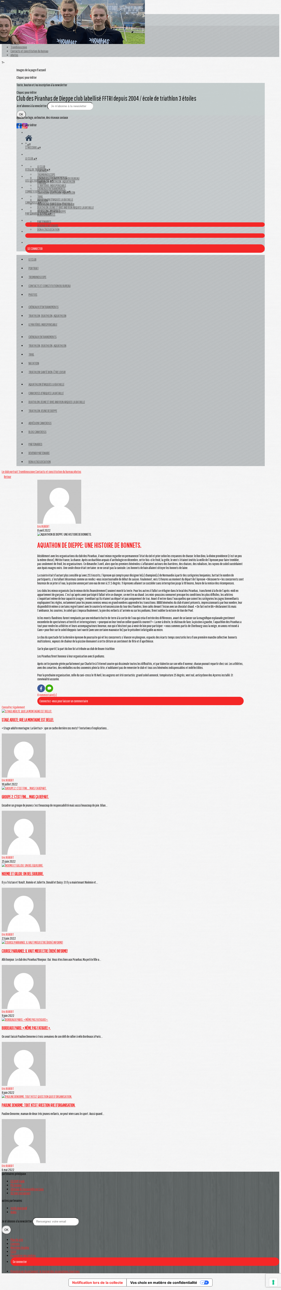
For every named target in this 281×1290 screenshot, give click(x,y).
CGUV (13, 1251)
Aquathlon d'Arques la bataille (55, 199)
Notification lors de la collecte (97, 1282)
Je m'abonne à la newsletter (31, 106)
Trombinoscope (19, 47)
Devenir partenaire (47, 225)
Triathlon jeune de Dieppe (43, 411)
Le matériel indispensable (51, 185)
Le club (41, 166)
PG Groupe (16, 1185)
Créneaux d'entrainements (52, 177)
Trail (40, 196)
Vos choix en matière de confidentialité (163, 1282)
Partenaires (44, 221)
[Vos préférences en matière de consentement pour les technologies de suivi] (273, 1282)
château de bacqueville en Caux (27, 1189)
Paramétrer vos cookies (23, 1255)
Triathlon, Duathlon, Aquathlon (56, 181)
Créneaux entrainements (51, 188)
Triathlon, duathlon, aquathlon (47, 346)
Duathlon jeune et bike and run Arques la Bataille (65, 207)
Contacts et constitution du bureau (29, 51)
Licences (15, 1244)
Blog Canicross (38, 432)
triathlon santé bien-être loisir (47, 372)
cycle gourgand (19, 1208)
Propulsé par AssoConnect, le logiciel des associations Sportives (45, 1271)
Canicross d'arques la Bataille (54, 203)
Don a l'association (48, 229)
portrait (34, 268)
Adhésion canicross (48, 210)
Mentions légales (20, 1248)
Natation (34, 363)
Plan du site (17, 1240)
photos (14, 55)
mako (13, 1212)
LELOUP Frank (18, 1181)
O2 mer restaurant (21, 1193)
